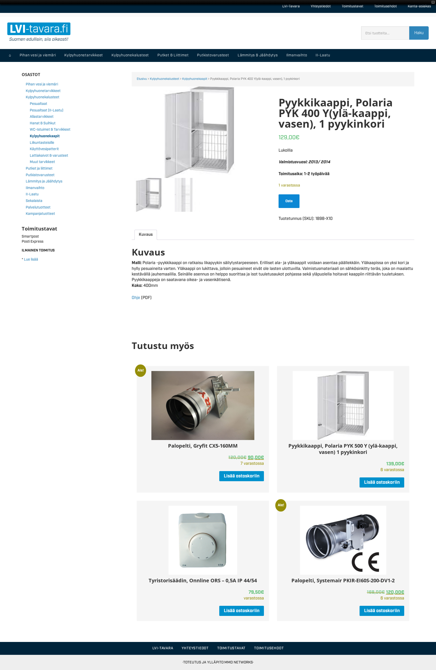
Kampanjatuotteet (40, 214)
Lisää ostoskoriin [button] (241, 476)
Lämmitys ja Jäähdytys (44, 181)
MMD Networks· (239, 662)
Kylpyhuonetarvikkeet (43, 91)
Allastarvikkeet (41, 116)
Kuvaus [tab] (146, 234)
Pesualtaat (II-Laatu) (46, 110)
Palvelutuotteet (38, 207)
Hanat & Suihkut (43, 123)
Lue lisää (31, 259)
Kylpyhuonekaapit (194, 79)
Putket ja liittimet (39, 168)
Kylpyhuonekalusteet (164, 79)
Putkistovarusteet (40, 175)
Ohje (136, 298)
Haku (419, 33)
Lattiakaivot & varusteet (49, 155)
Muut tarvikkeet (42, 162)
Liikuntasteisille (42, 143)
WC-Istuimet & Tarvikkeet (50, 129)
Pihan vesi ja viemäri (42, 84)
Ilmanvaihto (35, 188)
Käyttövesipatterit (44, 149)
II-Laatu (32, 194)
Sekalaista (34, 201)
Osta (289, 201)
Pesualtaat (38, 104)
